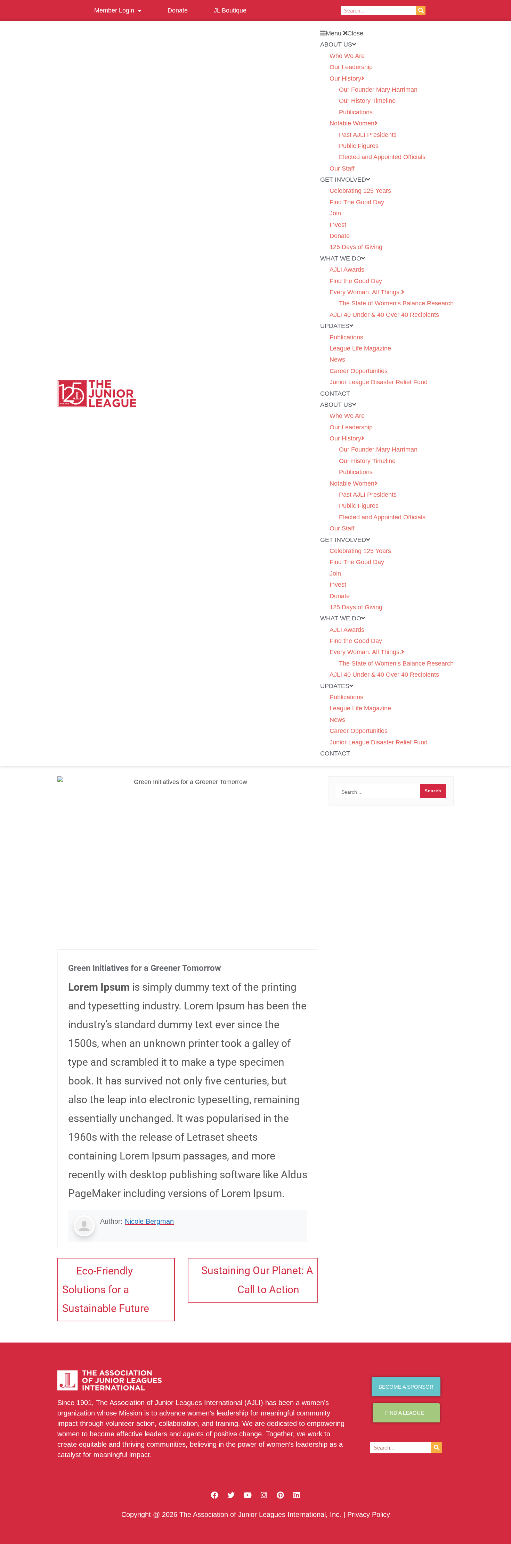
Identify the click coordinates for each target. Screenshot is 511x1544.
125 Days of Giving (356, 246)
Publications (356, 112)
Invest (338, 224)
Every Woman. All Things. (365, 292)
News (337, 359)
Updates (334, 325)
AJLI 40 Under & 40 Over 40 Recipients (384, 314)
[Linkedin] (296, 1495)
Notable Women (352, 123)
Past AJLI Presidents (368, 134)
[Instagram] (264, 1495)
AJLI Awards (347, 269)
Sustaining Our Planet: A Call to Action (257, 1280)
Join (335, 213)
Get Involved (343, 179)
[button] (387, 33)
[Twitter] (231, 1495)
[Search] (420, 10)
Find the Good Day (356, 281)
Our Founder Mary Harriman (378, 89)
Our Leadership (351, 67)
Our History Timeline (367, 100)
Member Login (114, 10)
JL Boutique (230, 10)
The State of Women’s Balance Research (396, 303)
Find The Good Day (357, 202)
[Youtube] (247, 1495)
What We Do (340, 258)
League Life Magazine (360, 348)
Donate (178, 10)
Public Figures (359, 145)
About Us (336, 44)
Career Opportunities (359, 371)
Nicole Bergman (149, 1221)
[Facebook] (215, 1495)
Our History (345, 78)
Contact (335, 393)
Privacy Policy (368, 1514)
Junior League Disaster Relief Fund (379, 382)
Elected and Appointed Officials (382, 157)
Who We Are (347, 55)
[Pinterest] (280, 1495)
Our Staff (342, 168)
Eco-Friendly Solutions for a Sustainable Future (105, 1289)
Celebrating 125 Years (360, 190)
